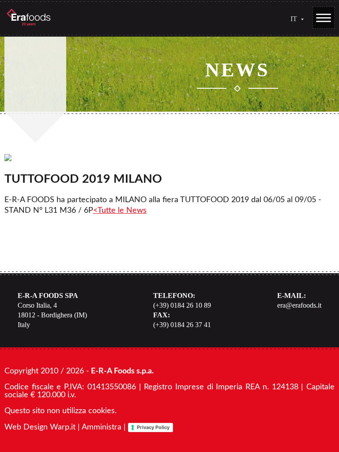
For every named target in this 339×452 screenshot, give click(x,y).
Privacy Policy (153, 427)
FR (294, 44)
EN (294, 32)
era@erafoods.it (299, 305)
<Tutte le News (120, 211)
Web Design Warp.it (39, 427)
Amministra (101, 427)
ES (294, 55)
